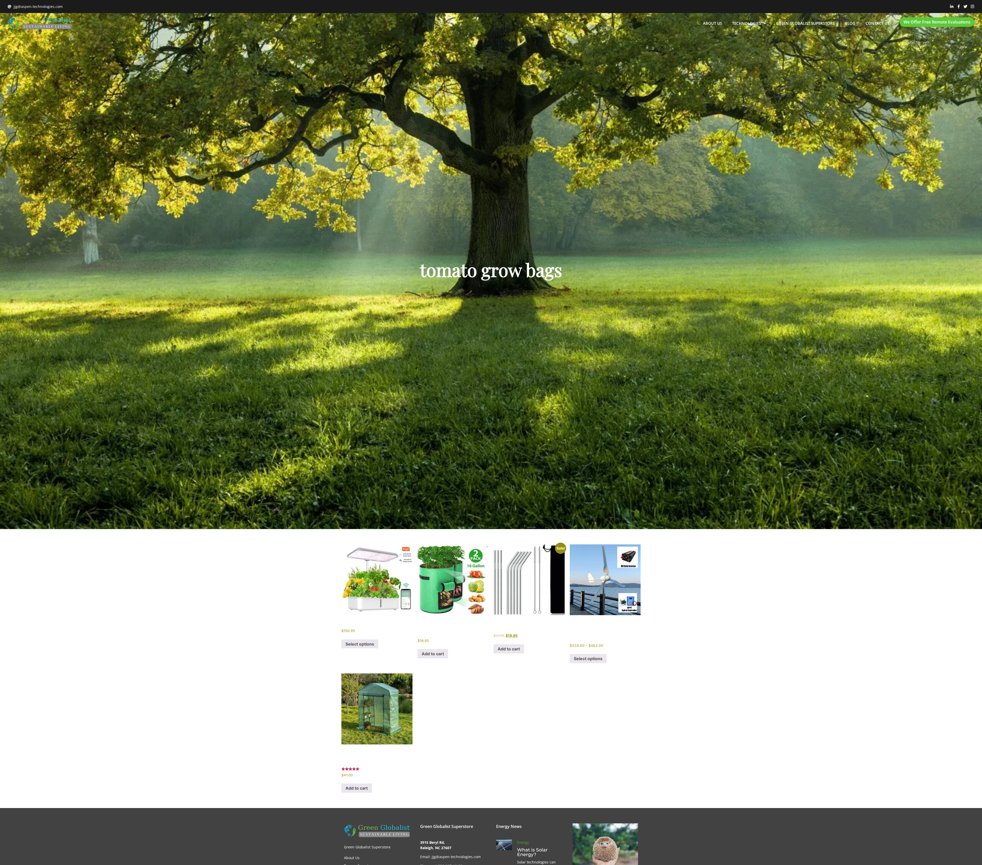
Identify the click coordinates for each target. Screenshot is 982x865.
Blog (850, 23)
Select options (359, 644)
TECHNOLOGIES (746, 23)
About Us (712, 23)
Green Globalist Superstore (805, 23)
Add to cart (433, 653)
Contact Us (877, 23)
